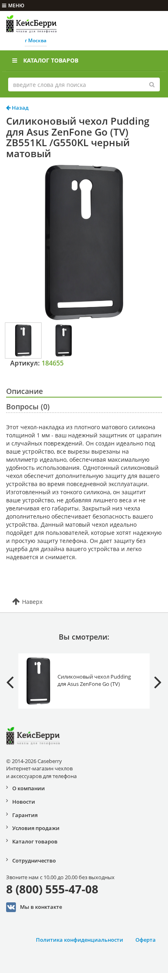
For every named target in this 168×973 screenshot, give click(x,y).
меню (16, 5)
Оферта (145, 939)
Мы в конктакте (41, 906)
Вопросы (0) (28, 406)
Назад (20, 107)
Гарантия (25, 815)
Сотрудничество (34, 860)
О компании (28, 788)
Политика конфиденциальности (79, 939)
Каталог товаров (50, 60)
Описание (24, 391)
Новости (23, 801)
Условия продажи (36, 828)
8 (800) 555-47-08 (52, 889)
